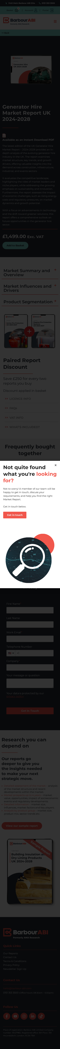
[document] (30, 524)
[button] (55, 465)
